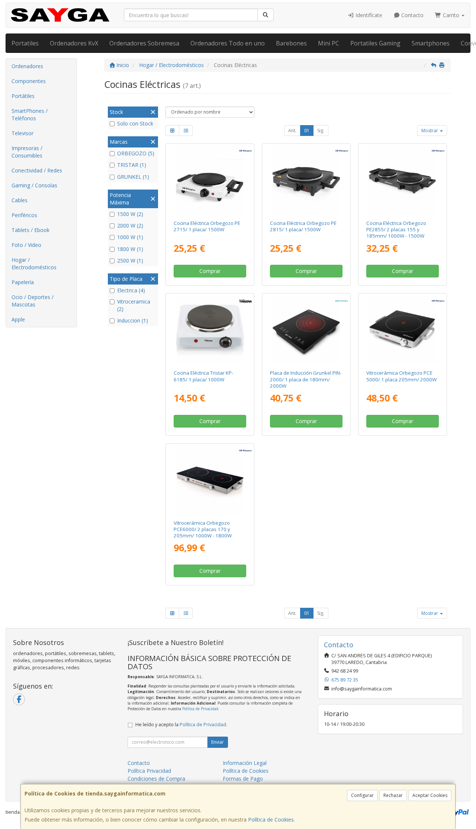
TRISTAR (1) (131, 164)
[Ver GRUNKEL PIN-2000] (306, 330)
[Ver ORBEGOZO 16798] (402, 330)
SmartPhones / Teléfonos (30, 114)
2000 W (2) (130, 225)
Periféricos (24, 215)
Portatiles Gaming (375, 43)
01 (306, 130)
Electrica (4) (131, 290)
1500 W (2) (130, 213)
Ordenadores (27, 66)
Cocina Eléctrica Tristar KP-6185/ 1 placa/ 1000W (203, 375)
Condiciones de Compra (156, 778)
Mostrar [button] (430, 130)
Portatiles (25, 43)
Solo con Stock (135, 123)
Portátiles (23, 95)
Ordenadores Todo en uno (227, 43)
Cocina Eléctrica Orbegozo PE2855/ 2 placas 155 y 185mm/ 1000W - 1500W (396, 229)
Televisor (22, 133)
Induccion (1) (132, 320)
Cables (20, 200)
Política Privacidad (149, 770)
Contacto (412, 15)
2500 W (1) (130, 260)
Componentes (29, 81)
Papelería (23, 282)
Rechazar (393, 795)
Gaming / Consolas (34, 185)
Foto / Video (26, 244)
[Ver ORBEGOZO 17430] (210, 480)
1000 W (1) (130, 237)
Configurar (362, 795)
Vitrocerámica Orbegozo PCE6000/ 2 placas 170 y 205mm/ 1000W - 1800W (203, 529)
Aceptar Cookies (429, 795)
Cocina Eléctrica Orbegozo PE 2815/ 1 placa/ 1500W (303, 226)
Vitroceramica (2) (133, 305)
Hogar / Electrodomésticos (34, 263)
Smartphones (431, 43)
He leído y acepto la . (181, 724)
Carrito (451, 15)
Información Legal (245, 762)
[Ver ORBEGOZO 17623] (402, 180)
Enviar (217, 742)
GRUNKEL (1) (133, 176)
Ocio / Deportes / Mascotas (33, 300)
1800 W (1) (130, 248)
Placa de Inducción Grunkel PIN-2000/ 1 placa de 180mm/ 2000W (305, 379)
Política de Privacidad (200, 708)
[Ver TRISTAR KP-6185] (210, 330)
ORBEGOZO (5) (135, 153)
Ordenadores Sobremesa (144, 43)
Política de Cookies (271, 819)
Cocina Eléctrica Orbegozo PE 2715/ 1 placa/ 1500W (207, 226)
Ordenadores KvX (74, 43)
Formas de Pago (243, 778)
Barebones (291, 43)
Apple (18, 319)
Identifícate (368, 15)
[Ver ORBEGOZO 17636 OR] (210, 180)
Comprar (210, 270)
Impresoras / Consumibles (27, 151)
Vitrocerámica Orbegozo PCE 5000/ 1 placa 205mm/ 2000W (401, 375)
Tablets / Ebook (30, 230)
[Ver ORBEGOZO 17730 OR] (306, 180)
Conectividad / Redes (37, 170)
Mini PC (328, 43)
